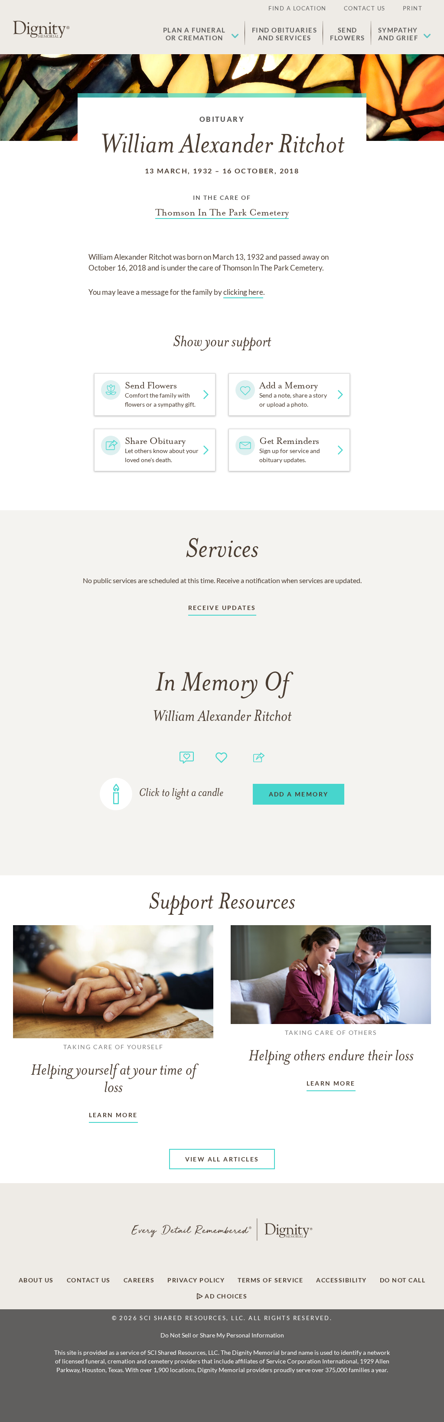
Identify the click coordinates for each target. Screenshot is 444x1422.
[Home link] (41, 29)
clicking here (243, 292)
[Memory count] (187, 756)
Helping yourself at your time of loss (113, 1069)
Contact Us (364, 8)
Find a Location (297, 8)
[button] (201, 34)
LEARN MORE (113, 1115)
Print (413, 8)
